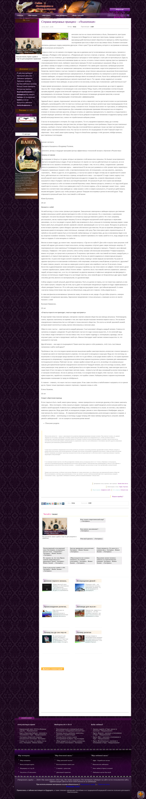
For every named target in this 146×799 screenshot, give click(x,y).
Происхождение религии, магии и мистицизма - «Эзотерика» (55, 607)
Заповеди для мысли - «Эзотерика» (87, 607)
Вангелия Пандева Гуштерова (25, 174)
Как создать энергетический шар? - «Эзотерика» (92, 520)
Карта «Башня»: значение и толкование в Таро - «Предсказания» (107, 734)
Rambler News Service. (123, 483)
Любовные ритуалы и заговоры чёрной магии (25, 105)
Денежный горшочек (63, 772)
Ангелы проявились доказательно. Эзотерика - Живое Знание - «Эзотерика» (82, 550)
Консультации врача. (27, 764)
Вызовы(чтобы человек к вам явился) (25, 92)
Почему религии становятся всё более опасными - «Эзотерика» (88, 632)
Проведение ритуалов (24, 76)
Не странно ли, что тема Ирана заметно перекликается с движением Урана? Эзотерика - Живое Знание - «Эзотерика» (54, 560)
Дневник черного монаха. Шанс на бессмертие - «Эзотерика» (55, 581)
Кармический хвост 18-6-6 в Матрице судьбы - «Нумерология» (32, 730)
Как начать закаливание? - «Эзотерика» (89, 530)
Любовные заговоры (24, 81)
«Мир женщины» (61, 15)
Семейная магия (22, 100)
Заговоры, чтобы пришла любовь (25, 95)
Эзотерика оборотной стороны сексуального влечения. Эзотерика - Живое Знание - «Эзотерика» (32, 738)
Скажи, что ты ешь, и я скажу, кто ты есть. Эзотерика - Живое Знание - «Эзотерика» (32, 741)
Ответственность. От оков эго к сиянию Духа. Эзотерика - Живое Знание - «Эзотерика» (108, 550)
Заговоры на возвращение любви (26, 97)
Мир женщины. (25, 760)
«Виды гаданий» (78, 15)
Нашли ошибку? (117, 496)
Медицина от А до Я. (27, 768)
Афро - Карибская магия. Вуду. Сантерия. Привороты (102, 761)
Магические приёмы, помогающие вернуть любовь (24, 89)
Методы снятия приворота (26, 86)
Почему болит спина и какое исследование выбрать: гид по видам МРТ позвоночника (70, 738)
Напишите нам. (124, 490)
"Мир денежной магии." (64, 760)
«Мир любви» (32, 15)
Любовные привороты (24, 78)
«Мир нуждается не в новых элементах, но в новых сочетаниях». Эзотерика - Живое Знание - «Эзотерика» (81, 560)
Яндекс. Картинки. (123, 486)
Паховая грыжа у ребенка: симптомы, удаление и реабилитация (70, 734)
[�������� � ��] (60, 503)
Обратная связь (28, 124)
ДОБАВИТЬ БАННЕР (24, 115)
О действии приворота (24, 73)
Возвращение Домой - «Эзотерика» (86, 581)
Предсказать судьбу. (87, 784)
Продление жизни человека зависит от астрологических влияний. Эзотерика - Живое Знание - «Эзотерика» (107, 560)
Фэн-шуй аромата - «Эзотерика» (91, 538)
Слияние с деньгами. (63, 768)
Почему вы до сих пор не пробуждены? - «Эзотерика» (55, 632)
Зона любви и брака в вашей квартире (103, 769)
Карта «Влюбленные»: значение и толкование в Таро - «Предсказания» (106, 741)
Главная (20, 15)
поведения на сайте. (106, 490)
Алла (74, 26)
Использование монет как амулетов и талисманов (65, 765)
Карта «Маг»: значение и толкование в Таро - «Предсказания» (107, 738)
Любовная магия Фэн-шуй (102, 772)
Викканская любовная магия (100, 765)
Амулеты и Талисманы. (28, 772)
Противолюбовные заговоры (27, 84)
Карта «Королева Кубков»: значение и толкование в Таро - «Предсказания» (33, 734)
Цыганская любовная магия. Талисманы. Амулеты (24, 103)
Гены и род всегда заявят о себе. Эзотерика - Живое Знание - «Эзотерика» (54, 569)
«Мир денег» (46, 15)
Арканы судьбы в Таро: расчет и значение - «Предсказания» (27, 51)
